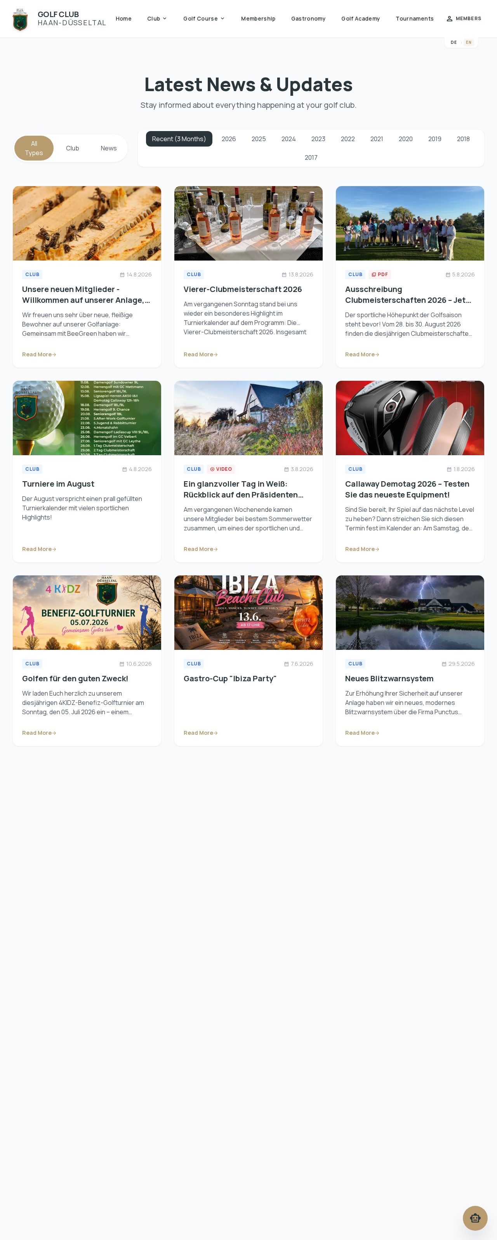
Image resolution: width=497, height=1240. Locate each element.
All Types (34, 148)
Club (157, 18)
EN (469, 42)
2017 (311, 157)
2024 (289, 139)
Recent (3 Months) (179, 139)
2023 (318, 139)
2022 (348, 139)
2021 (376, 139)
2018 (463, 139)
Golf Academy (360, 18)
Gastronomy (308, 18)
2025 (259, 139)
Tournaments (415, 18)
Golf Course (204, 18)
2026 (229, 139)
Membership (258, 18)
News (109, 148)
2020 (406, 139)
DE (454, 42)
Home (124, 18)
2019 (434, 139)
